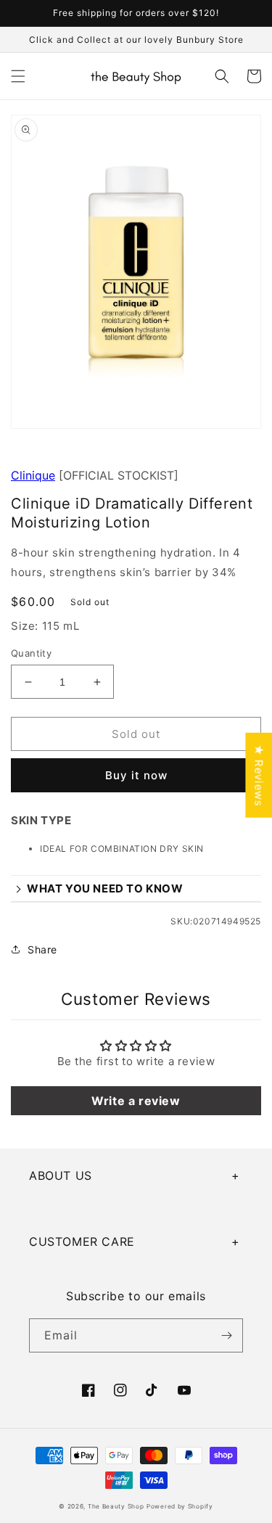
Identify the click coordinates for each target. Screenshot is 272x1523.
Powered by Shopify (180, 1506)
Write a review (135, 1100)
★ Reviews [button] (258, 774)
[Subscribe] (226, 1335)
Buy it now (136, 775)
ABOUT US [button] (60, 1175)
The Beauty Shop (116, 1506)
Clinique (33, 475)
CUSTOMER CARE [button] (82, 1241)
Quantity (31, 653)
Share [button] (42, 949)
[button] (18, 76)
